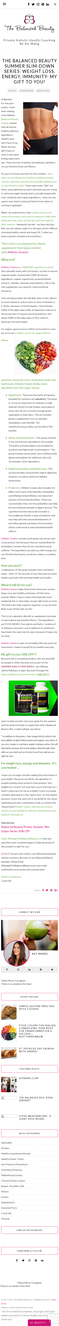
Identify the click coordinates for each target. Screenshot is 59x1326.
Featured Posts (9, 1207)
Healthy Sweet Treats (12, 1159)
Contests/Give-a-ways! (13, 1180)
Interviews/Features (11, 1169)
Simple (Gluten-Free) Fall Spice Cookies (37, 1007)
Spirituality (6, 1142)
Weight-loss (43, 91)
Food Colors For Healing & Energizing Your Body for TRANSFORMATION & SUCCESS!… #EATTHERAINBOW (37, 1031)
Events (4, 1197)
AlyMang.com (29, 1078)
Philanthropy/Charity (11, 1175)
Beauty (12, 91)
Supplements (26, 91)
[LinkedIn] (29, 969)
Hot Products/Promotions (14, 1164)
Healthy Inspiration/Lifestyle (15, 1153)
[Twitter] (52, 969)
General (5, 1218)
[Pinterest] (41, 969)
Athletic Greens (9, 267)
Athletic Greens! (18, 252)
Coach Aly (6, 1213)
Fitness (5, 1191)
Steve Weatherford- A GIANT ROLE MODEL (35, 1117)
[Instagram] (18, 969)
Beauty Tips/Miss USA (12, 1186)
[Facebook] (6, 969)
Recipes (5, 1148)
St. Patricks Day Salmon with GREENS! (36, 1050)
